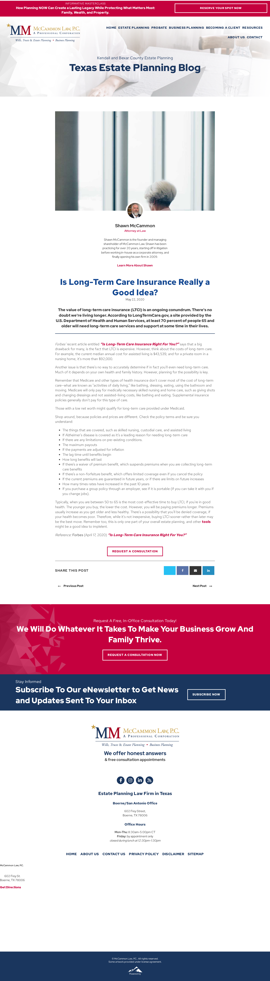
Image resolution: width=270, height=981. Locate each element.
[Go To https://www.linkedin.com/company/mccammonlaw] (140, 780)
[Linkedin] (208, 570)
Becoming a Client (223, 28)
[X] (170, 570)
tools (206, 521)
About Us (236, 37)
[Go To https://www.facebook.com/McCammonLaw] (121, 780)
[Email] (195, 570)
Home (111, 28)
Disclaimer (173, 854)
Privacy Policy (144, 854)
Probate (159, 28)
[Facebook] (182, 570)
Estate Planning (134, 28)
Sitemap (196, 854)
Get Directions (10, 887)
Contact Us (113, 854)
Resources (252, 28)
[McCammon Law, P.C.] (43, 32)
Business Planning (186, 28)
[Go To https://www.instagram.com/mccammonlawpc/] (130, 780)
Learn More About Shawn (135, 265)
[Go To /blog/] (149, 780)
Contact (255, 37)
